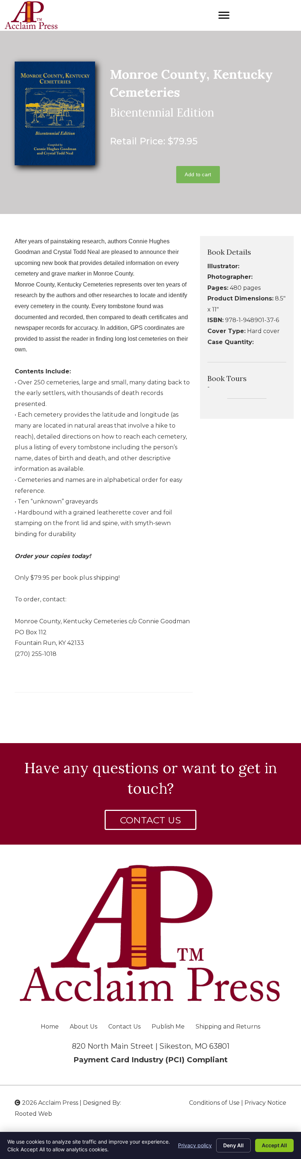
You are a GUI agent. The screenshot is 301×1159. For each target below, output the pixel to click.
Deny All (233, 1145)
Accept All (274, 1145)
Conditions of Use (214, 1102)
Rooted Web (33, 1113)
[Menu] (223, 15)
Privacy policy (195, 1145)
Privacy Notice (265, 1102)
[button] (150, 820)
